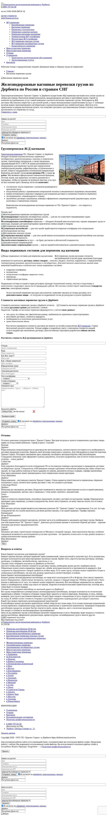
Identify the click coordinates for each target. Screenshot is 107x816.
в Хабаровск (11, 654)
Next (4, 544)
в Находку (10, 659)
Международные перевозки (18, 51)
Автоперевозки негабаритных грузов (23, 647)
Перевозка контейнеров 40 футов (21, 631)
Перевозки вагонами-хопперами (25, 34)
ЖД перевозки (12, 22)
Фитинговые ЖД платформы (24, 39)
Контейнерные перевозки (22, 25)
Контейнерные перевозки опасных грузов (25, 636)
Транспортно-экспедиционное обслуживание (31, 58)
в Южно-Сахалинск (15, 661)
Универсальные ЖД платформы (25, 36)
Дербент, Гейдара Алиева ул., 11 (20, 729)
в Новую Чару (12, 694)
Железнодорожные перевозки (19, 643)
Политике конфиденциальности (56, 747)
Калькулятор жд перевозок (23, 46)
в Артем (10, 675)
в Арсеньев (11, 678)
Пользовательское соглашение (19, 717)
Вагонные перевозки (20, 27)
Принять (5, 751)
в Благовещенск (13, 671)
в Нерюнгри (11, 680)
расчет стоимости (9, 16)
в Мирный (11, 682)
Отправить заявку (9, 774)
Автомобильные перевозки (18, 645)
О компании (11, 55)
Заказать (5, 803)
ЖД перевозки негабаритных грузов (27, 43)
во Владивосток (13, 657)
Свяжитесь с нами (9, 112)
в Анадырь (11, 699)
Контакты (10, 62)
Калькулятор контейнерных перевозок (23, 633)
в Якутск (10, 668)
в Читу (9, 666)
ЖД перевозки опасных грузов (25, 41)
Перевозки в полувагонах (22, 29)
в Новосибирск (13, 701)
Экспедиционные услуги (22, 60)
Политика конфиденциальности (20, 719)
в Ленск (9, 687)
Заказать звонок (8, 733)
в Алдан (10, 685)
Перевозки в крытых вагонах (24, 32)
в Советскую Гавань (15, 689)
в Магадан (11, 696)
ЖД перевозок (84, 326)
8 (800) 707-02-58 (8, 7)
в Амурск (10, 692)
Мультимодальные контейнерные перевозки (26, 638)
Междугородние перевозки (18, 48)
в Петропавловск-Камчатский (19, 664)
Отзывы (9, 53)
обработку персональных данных (31, 138)
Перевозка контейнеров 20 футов (21, 629)
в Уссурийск (11, 673)
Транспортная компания (12, 154)
